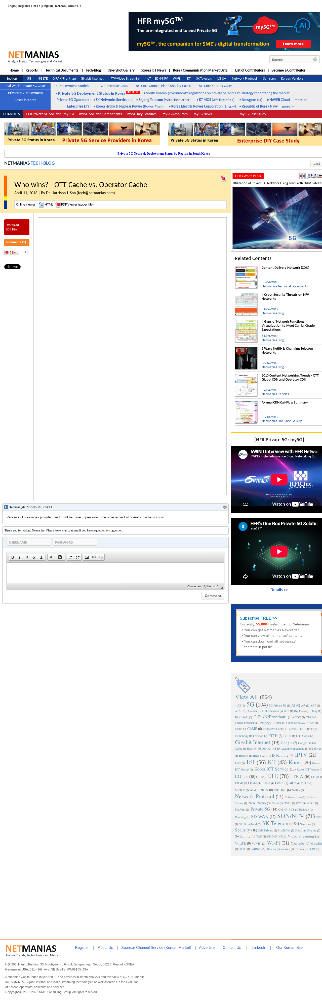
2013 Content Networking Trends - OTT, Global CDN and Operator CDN (290, 378)
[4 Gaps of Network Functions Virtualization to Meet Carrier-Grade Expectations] (246, 322)
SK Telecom (276, 823)
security (285, 849)
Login (12, 6)
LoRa (279, 782)
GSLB (287, 736)
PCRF (310, 803)
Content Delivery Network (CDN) (285, 268)
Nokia (275, 803)
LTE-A (296, 776)
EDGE (302, 729)
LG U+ (241, 776)
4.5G (238, 705)
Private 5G (260, 809)
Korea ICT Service (271, 769)
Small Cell (284, 830)
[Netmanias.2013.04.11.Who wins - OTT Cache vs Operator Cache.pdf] (224, 177)
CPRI (309, 717)
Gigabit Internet (252, 742)
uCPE (312, 849)
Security (242, 830)
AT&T (239, 711)
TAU (259, 836)
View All (246, 696)
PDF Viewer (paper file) (77, 205)
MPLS (305, 783)
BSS (286, 711)
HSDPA (263, 748)
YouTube (298, 843)
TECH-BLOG (43, 163)
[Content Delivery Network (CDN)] (246, 268)
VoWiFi (256, 843)
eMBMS (256, 849)
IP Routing (280, 755)
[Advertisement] (279, 897)
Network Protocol (254, 796)
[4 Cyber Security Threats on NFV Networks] (246, 295)
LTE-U (266, 783)
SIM (318, 817)
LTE (272, 776)
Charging (264, 723)
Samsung (305, 824)
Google (286, 742)
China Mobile (294, 723)
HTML (49, 205)
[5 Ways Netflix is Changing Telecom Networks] (246, 349)
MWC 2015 (259, 789)
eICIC (242, 849)
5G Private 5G (277, 705)
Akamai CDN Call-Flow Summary (285, 403)
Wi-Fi (273, 842)
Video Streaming (301, 836)
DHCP (289, 729)
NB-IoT (280, 789)
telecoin (299, 849)
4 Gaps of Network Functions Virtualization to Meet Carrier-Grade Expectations (288, 326)
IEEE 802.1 (260, 755)
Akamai (252, 711)
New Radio (257, 802)
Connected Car (271, 729)
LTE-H (239, 783)
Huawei (243, 755)
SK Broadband (248, 824)
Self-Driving (265, 830)
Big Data (299, 711)
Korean (60, 6)
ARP (313, 705)
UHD (270, 836)
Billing (313, 711)
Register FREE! (29, 6)
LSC (259, 777)
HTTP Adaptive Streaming (288, 748)
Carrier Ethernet (244, 723)
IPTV (301, 754)
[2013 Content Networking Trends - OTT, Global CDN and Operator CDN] (246, 376)
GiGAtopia (302, 736)
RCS (291, 809)
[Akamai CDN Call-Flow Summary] (246, 403)
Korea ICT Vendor (308, 769)
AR (303, 705)
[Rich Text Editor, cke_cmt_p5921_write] (115, 573)
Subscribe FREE (255, 618)
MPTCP (240, 790)
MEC (292, 783)
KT (272, 762)
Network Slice (293, 797)
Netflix (296, 790)
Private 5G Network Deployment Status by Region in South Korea (163, 153)
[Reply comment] (224, 507)
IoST (238, 763)
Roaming (240, 817)
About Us (74, 6)
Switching (243, 836)
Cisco (310, 723)
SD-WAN (259, 816)
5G (250, 704)
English (47, 6)
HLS (250, 748)
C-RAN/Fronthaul (270, 717)
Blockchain (241, 717)
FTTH (273, 735)
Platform (240, 809)
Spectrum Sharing (305, 830)
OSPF (287, 803)
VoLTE (240, 843)
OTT (299, 803)
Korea (295, 762)
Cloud (238, 729)
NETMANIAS (17, 163)
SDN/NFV (290, 816)
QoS (281, 809)
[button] (12, 557)
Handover (315, 748)
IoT (251, 762)
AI (293, 705)
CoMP (252, 728)
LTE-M (252, 783)
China (277, 723)
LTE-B (315, 777)
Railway (304, 809)
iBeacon (271, 849)
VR (280, 836)
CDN (298, 717)
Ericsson (258, 736)
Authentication (270, 711)
